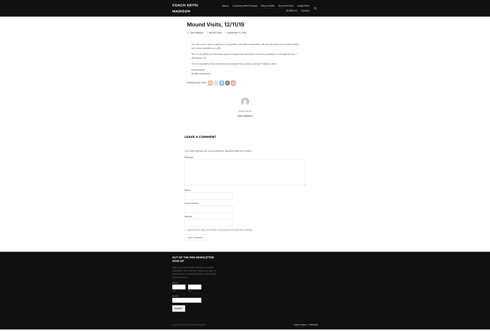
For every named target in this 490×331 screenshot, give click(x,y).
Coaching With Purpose (244, 6)
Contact (305, 10)
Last (189, 291)
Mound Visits (267, 6)
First (174, 291)
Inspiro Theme (300, 325)
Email (175, 296)
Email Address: (191, 203)
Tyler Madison (197, 32)
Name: (187, 190)
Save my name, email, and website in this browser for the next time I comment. (220, 230)
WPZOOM (313, 325)
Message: (189, 157)
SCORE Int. (291, 10)
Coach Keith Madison (185, 8)
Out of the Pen (286, 6)
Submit (178, 308)
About (225, 6)
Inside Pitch (303, 6)
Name (176, 282)
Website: (188, 216)
